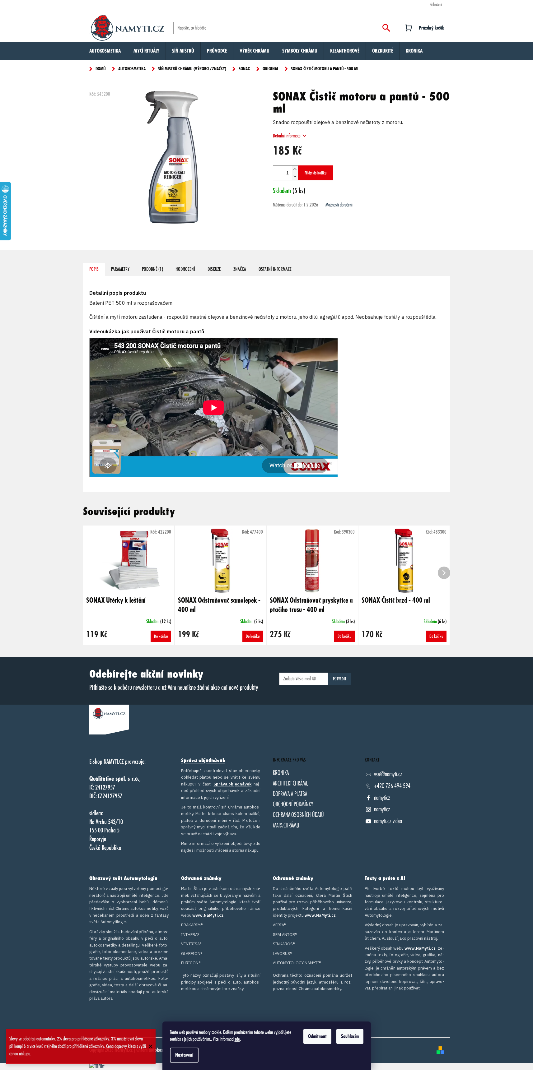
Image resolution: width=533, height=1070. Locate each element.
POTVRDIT (339, 679)
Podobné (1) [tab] (152, 269)
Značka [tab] (239, 269)
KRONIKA (281, 773)
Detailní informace (287, 135)
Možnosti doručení (339, 204)
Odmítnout (317, 1036)
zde (237, 1039)
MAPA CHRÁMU (286, 825)
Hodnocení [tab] (185, 269)
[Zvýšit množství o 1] (295, 169)
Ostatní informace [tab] (275, 269)
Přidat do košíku (315, 173)
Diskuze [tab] (214, 269)
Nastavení (184, 1055)
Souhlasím (350, 1036)
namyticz (382, 797)
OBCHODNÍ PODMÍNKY (293, 804)
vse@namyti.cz (388, 774)
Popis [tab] (94, 269)
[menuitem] (105, 51)
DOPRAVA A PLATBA (290, 794)
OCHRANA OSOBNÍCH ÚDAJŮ (298, 815)
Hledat (386, 28)
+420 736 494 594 (392, 786)
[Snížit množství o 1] (295, 176)
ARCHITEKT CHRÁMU (291, 783)
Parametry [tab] (120, 269)
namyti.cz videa (388, 821)
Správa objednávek (203, 760)
